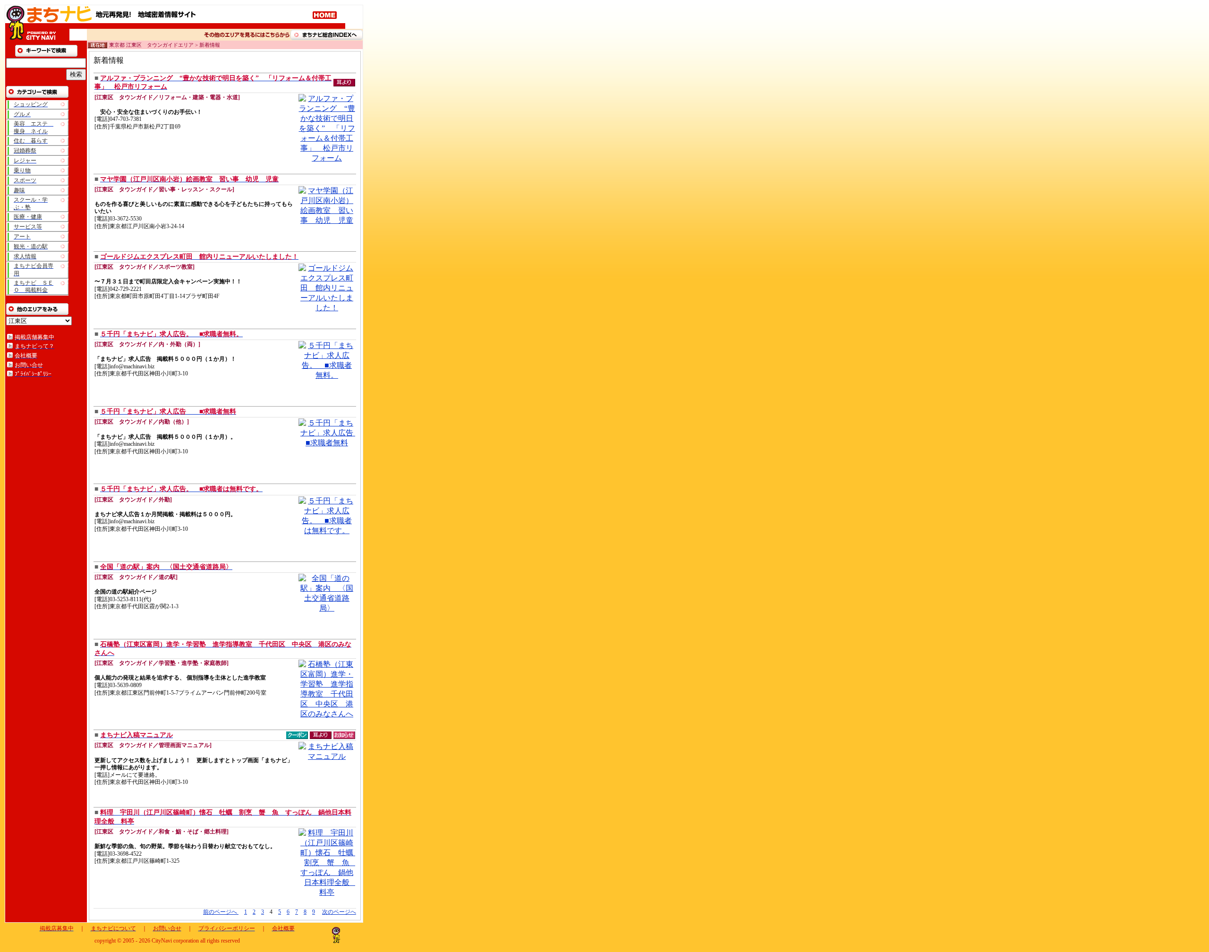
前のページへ (220, 912)
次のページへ (339, 912)
